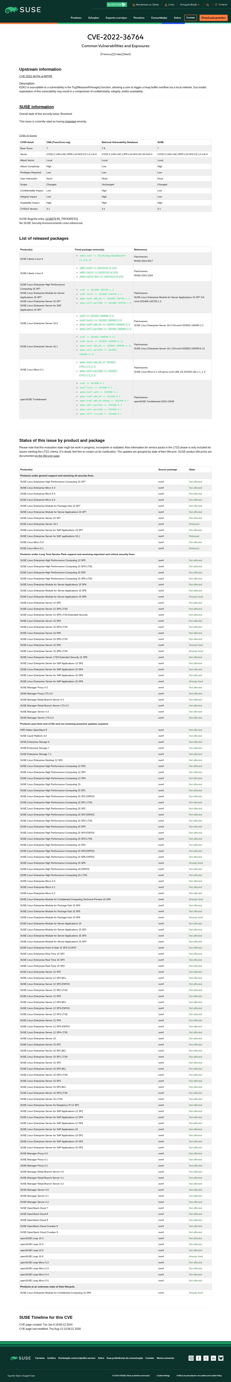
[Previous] (107, 54)
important (70, 121)
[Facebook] (198, 1358)
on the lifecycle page (47, 455)
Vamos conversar (165, 1358)
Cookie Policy (216, 1376)
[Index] (117, 54)
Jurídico (51, 1358)
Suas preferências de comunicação (125, 1358)
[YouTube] (191, 1358)
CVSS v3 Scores (28, 135)
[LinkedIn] (213, 1358)
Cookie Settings (163, 1376)
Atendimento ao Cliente (147, 4)
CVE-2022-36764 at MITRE (35, 76)
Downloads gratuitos (214, 17)
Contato (190, 17)
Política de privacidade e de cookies (191, 1376)
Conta (171, 4)
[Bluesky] (220, 1358)
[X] (206, 1358)
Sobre (101, 1358)
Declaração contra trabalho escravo (76, 1358)
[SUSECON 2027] (117, 4)
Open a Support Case (25, 1376)
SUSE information (36, 106)
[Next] (127, 54)
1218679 (50, 218)
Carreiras (40, 1358)
